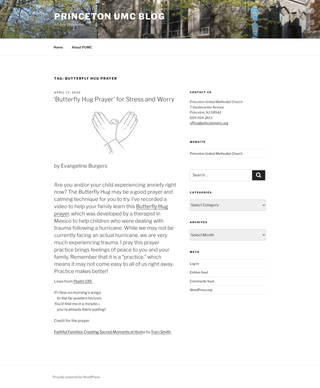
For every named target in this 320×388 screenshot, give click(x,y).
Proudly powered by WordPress (76, 377)
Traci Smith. (161, 332)
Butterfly (147, 206)
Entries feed (199, 272)
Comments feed (202, 281)
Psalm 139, (82, 281)
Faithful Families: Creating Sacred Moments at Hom (98, 332)
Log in (194, 264)
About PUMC (82, 47)
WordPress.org (201, 290)
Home (58, 47)
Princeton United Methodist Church (216, 153)
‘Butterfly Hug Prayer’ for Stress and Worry (114, 99)
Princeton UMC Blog (109, 16)
